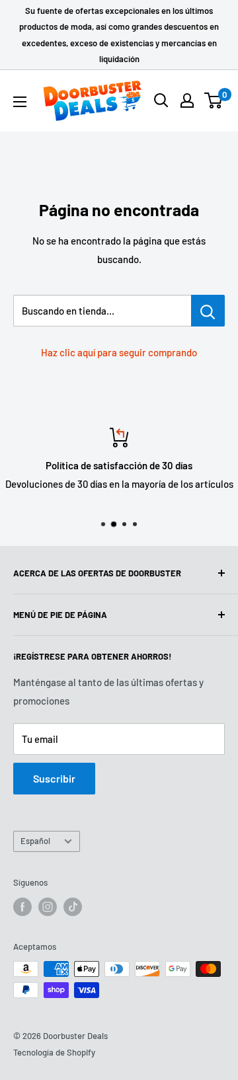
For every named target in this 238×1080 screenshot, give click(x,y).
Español (35, 840)
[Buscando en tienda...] (208, 311)
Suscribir (54, 778)
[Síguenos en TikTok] (72, 907)
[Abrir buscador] (161, 100)
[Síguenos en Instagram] (47, 907)
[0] (214, 100)
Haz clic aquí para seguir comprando (119, 352)
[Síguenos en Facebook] (22, 907)
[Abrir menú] (19, 101)
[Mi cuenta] (187, 100)
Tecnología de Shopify (54, 1052)
